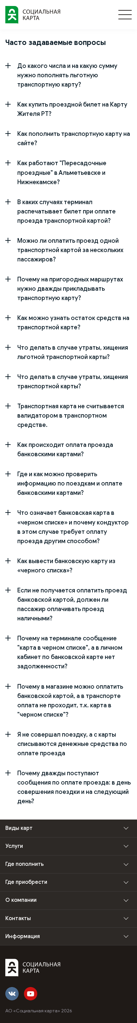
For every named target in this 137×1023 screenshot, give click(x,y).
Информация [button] (22, 936)
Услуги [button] (14, 846)
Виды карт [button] (19, 828)
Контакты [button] (18, 918)
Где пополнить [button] (24, 864)
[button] (68, 75)
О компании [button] (21, 900)
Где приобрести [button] (26, 882)
